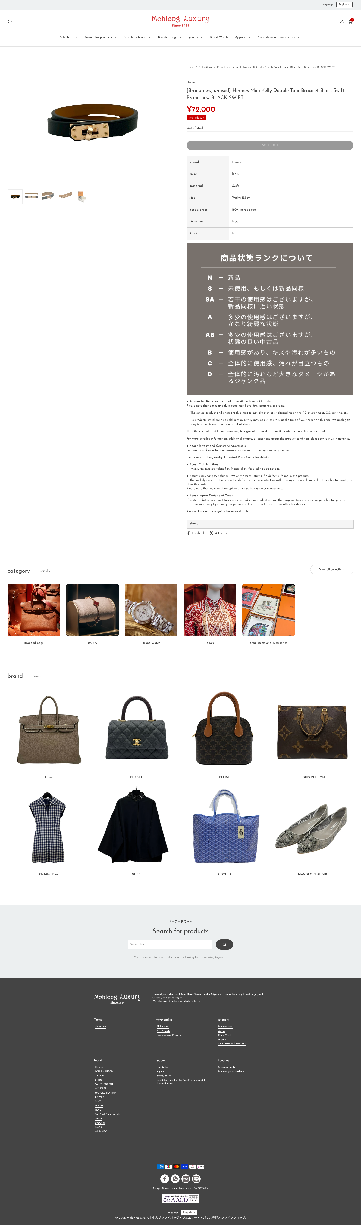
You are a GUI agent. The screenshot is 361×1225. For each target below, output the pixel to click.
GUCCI (98, 1101)
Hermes (192, 82)
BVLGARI (100, 1123)
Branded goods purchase (231, 1071)
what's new (100, 1026)
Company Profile (226, 1067)
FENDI (98, 1110)
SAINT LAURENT (104, 1084)
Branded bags (225, 1026)
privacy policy (164, 1076)
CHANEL (99, 1076)
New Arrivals (163, 1031)
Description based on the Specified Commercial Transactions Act (181, 1081)
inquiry (160, 1071)
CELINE (99, 1080)
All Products (163, 1026)
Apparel (222, 1039)
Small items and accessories (232, 1044)
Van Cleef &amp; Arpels (107, 1114)
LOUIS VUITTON (104, 1071)
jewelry (221, 1031)
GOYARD (99, 1097)
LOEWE (99, 1106)
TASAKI (99, 1127)
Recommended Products (169, 1035)
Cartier (98, 1119)
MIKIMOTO (101, 1131)
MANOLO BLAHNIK (105, 1093)
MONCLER (101, 1088)
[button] (10, 21)
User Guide (162, 1067)
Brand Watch (225, 1035)
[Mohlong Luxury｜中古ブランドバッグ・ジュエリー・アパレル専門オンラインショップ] (180, 21)
